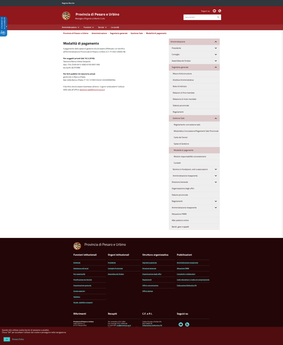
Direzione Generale (149, 268)
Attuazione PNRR (183, 268)
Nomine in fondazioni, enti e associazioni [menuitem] (190, 169)
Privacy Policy (18, 338)
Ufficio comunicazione (150, 285)
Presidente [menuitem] (176, 48)
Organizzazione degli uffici (151, 274)
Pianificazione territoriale (82, 279)
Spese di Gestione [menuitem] (181, 143)
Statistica (76, 297)
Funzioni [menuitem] (87, 27)
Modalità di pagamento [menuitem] (184, 150)
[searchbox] (200, 17)
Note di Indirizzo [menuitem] (180, 86)
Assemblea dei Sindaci (116, 274)
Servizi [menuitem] (101, 27)
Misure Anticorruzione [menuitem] (182, 73)
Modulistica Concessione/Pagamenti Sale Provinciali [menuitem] (196, 131)
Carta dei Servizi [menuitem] (180, 137)
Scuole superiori (79, 291)
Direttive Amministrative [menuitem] (183, 79)
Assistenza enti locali (80, 268)
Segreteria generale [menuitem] (180, 67)
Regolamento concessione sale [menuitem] (187, 124)
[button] (216, 42)
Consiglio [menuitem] (176, 54)
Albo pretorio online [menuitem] (180, 220)
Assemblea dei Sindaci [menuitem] (181, 60)
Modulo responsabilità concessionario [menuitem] (190, 156)
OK (7, 339)
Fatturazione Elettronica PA (187, 285)
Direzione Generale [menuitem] (180, 182)
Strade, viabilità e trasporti (83, 302)
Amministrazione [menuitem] (69, 27)
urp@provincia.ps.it (124, 325)
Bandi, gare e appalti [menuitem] (180, 226)
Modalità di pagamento (156, 33)
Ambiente (76, 262)
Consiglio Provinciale (115, 268)
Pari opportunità (79, 274)
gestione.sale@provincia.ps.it (92, 89)
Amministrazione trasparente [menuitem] (185, 175)
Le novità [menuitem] (115, 27)
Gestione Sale (137, 33)
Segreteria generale (118, 33)
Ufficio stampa (147, 291)
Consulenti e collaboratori (186, 274)
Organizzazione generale (82, 285)
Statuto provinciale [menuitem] (181, 105)
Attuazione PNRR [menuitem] (179, 213)
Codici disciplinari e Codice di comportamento (193, 279)
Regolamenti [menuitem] (178, 111)
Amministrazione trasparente (187, 262)
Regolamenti (147, 279)
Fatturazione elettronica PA (152, 325)
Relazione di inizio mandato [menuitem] (184, 99)
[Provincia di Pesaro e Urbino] (66, 15)
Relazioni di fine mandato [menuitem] (184, 92)
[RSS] (219, 11)
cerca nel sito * (190, 17)
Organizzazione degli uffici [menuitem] (183, 188)
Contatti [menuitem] (177, 162)
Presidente (112, 262)
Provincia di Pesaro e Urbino (97, 14)
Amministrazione (99, 33)
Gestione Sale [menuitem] (178, 118)
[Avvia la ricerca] (218, 17)
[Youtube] (214, 11)
